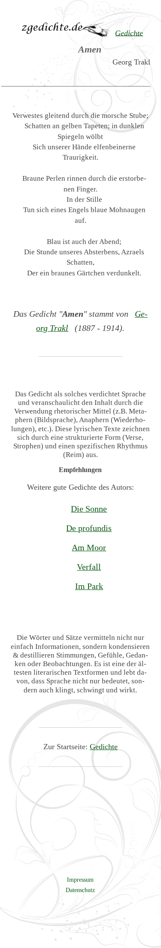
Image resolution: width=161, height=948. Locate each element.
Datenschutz (80, 889)
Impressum (80, 879)
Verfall (89, 566)
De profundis (89, 528)
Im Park (89, 586)
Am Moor (89, 547)
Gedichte (104, 746)
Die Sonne (89, 508)
